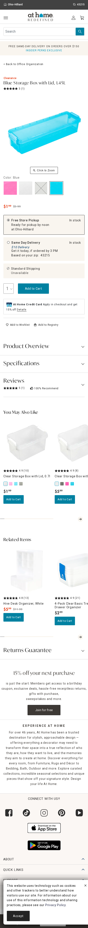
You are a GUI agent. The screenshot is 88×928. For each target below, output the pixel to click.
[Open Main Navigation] (5, 18)
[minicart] (82, 17)
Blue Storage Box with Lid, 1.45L (34, 83)
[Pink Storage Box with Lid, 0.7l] (11, 484)
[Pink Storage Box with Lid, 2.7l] (67, 484)
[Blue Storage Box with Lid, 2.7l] (72, 484)
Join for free (44, 710)
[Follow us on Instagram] (44, 812)
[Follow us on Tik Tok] (26, 812)
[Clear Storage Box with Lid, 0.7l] (6, 484)
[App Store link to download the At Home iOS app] (44, 827)
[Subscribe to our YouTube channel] (79, 812)
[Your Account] (73, 17)
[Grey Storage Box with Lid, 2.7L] (62, 484)
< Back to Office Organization (23, 64)
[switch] (17, 324)
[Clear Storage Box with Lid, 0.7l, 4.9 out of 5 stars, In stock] (27, 443)
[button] (40, 17)
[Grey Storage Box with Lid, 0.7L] (21, 484)
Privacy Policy (55, 905)
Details (21, 309)
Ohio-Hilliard (24, 229)
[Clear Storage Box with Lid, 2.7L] (57, 484)
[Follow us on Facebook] (8, 812)
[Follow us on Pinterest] (61, 812)
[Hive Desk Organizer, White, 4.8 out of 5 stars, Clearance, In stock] (27, 570)
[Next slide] (80, 519)
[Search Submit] (80, 31)
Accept (18, 916)
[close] (85, 886)
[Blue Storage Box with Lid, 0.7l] (16, 484)
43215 (45, 255)
